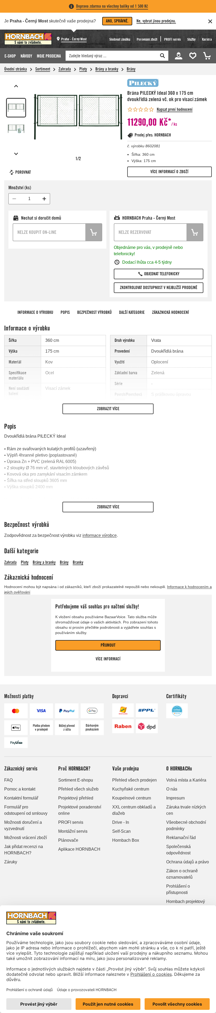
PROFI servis (70, 822)
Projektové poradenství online (79, 810)
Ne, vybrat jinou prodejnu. (156, 20)
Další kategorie (132, 312)
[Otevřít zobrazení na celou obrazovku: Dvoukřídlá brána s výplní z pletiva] (78, 116)
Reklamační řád (181, 837)
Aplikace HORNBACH (79, 849)
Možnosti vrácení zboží (25, 837)
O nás (171, 789)
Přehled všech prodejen (134, 780)
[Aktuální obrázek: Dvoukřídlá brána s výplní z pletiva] (16, 108)
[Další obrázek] (16, 154)
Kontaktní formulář (21, 798)
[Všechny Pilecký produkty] (143, 83)
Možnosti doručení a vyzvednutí (23, 825)
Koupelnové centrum (131, 798)
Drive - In (120, 822)
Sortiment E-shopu (75, 780)
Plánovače (68, 840)
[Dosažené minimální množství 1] (14, 198)
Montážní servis (72, 831)
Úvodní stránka (15, 69)
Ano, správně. (117, 20)
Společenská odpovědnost (178, 849)
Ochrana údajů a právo (187, 862)
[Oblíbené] (193, 55)
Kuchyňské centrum (130, 789)
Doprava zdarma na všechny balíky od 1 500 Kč (112, 6)
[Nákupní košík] (206, 55)
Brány (131, 69)
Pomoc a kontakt (19, 789)
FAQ (8, 780)
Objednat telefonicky (161, 273)
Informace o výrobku (35, 312)
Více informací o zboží (169, 171)
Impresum (175, 798)
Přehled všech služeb (78, 789)
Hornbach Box (125, 840)
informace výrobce (99, 535)
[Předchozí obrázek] (16, 86)
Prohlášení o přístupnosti (178, 889)
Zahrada (64, 69)
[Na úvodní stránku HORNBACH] (28, 39)
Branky (78, 562)
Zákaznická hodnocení (170, 312)
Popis (65, 312)
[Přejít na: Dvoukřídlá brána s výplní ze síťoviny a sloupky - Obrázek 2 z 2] (16, 129)
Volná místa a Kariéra (186, 780)
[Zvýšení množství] (44, 198)
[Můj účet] (178, 55)
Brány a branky (106, 69)
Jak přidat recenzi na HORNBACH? (23, 849)
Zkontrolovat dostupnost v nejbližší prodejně (158, 287)
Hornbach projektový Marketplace (185, 904)
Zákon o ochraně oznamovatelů (182, 874)
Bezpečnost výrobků (94, 312)
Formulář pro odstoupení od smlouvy (25, 810)
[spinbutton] (29, 198)
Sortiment (42, 69)
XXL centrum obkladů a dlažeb (134, 810)
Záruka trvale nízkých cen (186, 810)
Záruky (10, 862)
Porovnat (23, 172)
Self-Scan (121, 831)
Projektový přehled (75, 798)
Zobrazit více (108, 408)
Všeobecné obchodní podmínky (186, 825)
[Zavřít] (210, 21)
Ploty (83, 69)
